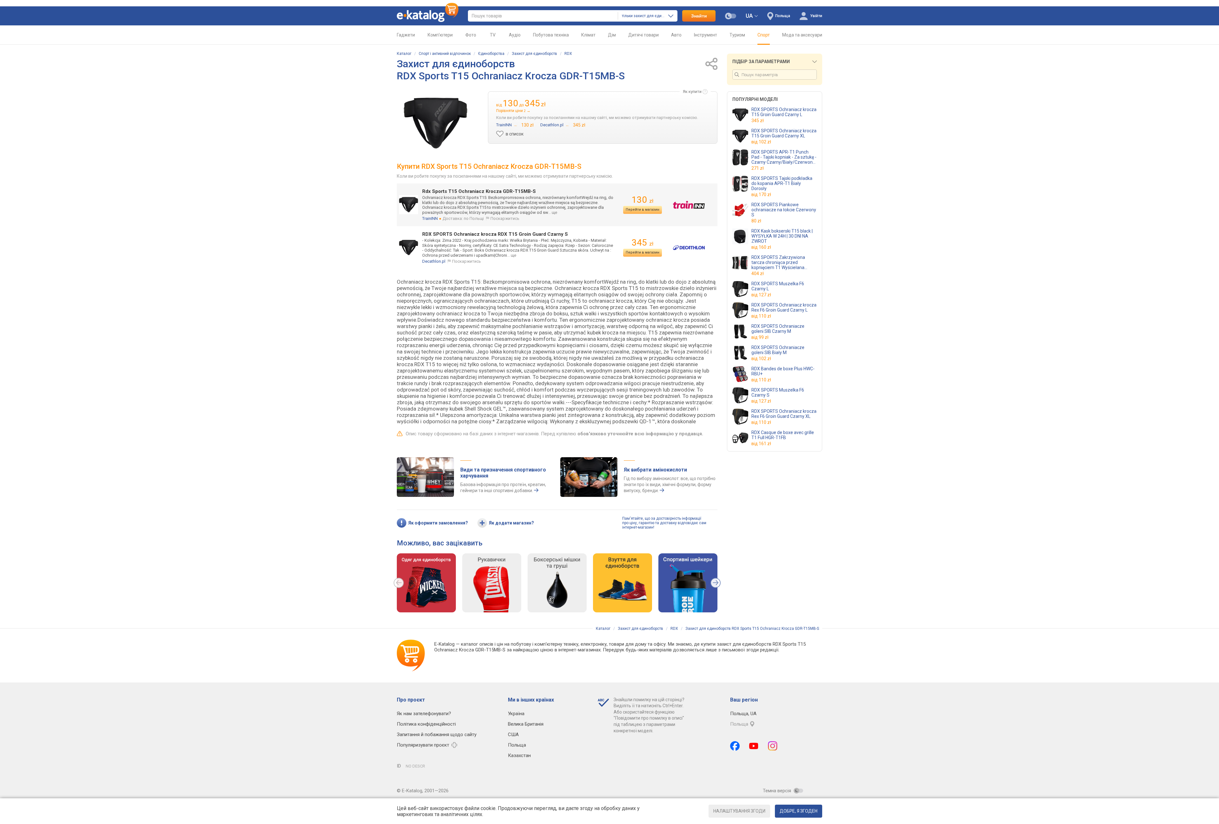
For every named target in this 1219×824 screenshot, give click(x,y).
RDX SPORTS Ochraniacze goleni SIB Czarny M (777, 329)
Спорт (763, 34)
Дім (612, 34)
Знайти (699, 15)
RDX (568, 53)
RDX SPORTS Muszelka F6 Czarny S (777, 392)
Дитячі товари (643, 34)
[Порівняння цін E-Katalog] (427, 15)
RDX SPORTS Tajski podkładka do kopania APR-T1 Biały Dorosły (781, 183)
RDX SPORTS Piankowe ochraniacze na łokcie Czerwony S (783, 209)
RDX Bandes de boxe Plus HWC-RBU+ (783, 371)
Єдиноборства (491, 53)
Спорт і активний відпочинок (445, 53)
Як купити (692, 91)
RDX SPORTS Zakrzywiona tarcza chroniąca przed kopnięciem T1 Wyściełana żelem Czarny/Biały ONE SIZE (780, 262)
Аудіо (515, 34)
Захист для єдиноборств (534, 53)
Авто (676, 34)
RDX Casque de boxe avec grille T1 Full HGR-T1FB (782, 435)
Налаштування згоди (739, 811)
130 (642, 199)
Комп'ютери (440, 34)
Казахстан (519, 755)
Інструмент (705, 34)
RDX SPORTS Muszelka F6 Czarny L (777, 286)
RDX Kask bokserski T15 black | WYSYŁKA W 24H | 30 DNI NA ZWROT (782, 236)
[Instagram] (772, 746)
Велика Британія (525, 724)
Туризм (737, 34)
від (761, 141)
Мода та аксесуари (802, 34)
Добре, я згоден (798, 811)
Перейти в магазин (642, 210)
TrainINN (430, 218)
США (513, 734)
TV (492, 34)
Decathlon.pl (433, 261)
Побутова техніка (551, 34)
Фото (470, 34)
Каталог (404, 53)
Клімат (588, 34)
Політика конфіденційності (426, 724)
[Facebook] (735, 746)
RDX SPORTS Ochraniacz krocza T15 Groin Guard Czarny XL (783, 133)
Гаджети (406, 34)
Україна (516, 713)
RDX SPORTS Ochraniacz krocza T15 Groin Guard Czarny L (783, 112)
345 (642, 242)
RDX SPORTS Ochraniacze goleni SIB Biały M (777, 350)
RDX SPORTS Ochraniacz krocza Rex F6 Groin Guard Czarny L (783, 307)
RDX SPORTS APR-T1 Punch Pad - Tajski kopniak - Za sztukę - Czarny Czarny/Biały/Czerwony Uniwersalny (783, 157)
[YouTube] (753, 746)
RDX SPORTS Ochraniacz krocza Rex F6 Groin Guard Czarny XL (783, 414)
